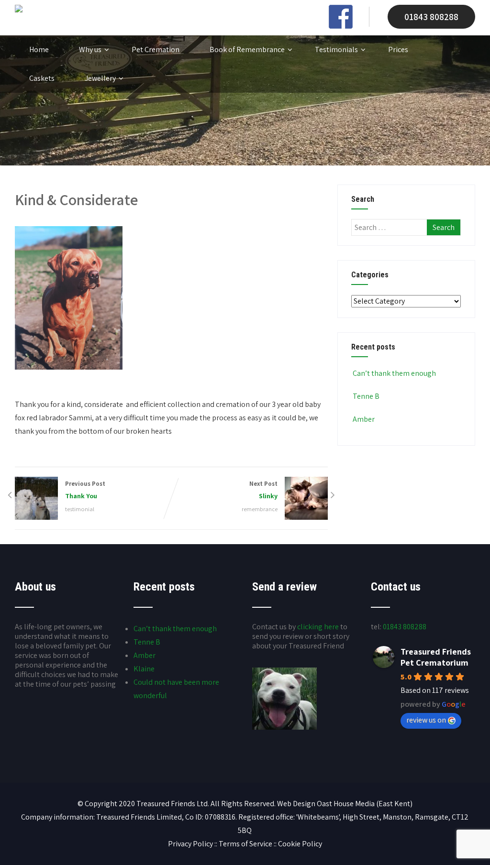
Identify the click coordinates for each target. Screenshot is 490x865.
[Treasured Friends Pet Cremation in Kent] (18, 10)
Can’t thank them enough (394, 373)
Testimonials (336, 49)
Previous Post (85, 490)
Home (39, 49)
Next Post (263, 490)
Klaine (144, 669)
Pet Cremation (155, 49)
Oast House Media (346, 804)
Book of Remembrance (247, 49)
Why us (90, 49)
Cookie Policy (300, 844)
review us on (426, 720)
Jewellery (100, 78)
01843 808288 (431, 16)
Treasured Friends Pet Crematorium (436, 657)
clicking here (318, 627)
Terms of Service (245, 844)
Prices (398, 49)
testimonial (79, 509)
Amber (364, 419)
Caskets (42, 78)
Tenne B (366, 396)
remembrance (260, 509)
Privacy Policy (190, 844)
